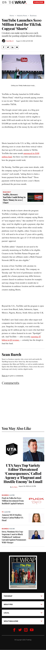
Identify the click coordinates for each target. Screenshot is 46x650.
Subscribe (38, 2)
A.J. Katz (14, 487)
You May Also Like (16, 428)
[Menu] (4, 2)
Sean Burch (10, 41)
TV (3, 512)
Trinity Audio (23, 85)
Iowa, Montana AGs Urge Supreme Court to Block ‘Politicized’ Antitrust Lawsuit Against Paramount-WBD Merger (14, 537)
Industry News (22, 15)
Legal (6, 613)
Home (12, 15)
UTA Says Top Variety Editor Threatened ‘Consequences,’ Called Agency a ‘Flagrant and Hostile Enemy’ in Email (23, 473)
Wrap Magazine (11, 621)
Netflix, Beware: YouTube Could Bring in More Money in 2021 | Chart (14, 198)
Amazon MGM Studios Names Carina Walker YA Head (12, 517)
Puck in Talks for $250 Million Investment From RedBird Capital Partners (13, 501)
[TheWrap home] (17, 2)
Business (33, 15)
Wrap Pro (8, 604)
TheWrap (8, 596)
